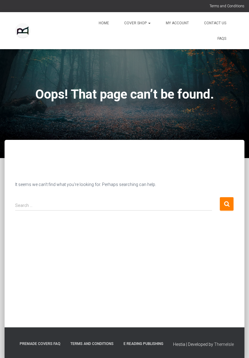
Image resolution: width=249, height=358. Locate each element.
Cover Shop (136, 23)
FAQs (221, 38)
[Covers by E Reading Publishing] (23, 30)
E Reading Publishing (143, 344)
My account (177, 23)
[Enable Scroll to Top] (237, 345)
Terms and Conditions (227, 6)
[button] (149, 23)
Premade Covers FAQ (40, 344)
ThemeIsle (224, 344)
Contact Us (215, 23)
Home (104, 23)
